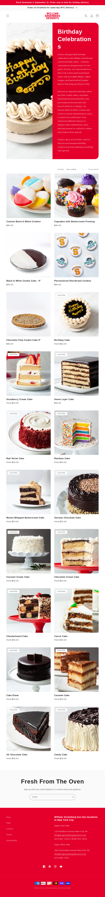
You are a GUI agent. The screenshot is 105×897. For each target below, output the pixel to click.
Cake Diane (12, 695)
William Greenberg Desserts (49, 888)
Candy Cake (60, 754)
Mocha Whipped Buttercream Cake (25, 517)
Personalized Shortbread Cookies (72, 280)
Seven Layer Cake (64, 399)
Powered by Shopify (64, 888)
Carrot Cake (60, 636)
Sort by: (61, 169)
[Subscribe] (72, 797)
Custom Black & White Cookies (23, 221)
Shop (8, 817)
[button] (7, 16)
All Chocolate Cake (16, 754)
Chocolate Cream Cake (66, 577)
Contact (9, 829)
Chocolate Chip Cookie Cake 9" (23, 340)
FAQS (8, 823)
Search (9, 835)
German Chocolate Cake (67, 517)
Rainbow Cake (62, 458)
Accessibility (11, 841)
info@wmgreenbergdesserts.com (70, 835)
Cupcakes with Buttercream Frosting (74, 221)
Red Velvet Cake (15, 458)
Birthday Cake (62, 340)
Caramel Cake (61, 695)
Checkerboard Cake (17, 636)
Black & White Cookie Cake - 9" (23, 280)
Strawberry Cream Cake (19, 399)
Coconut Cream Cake (17, 577)
